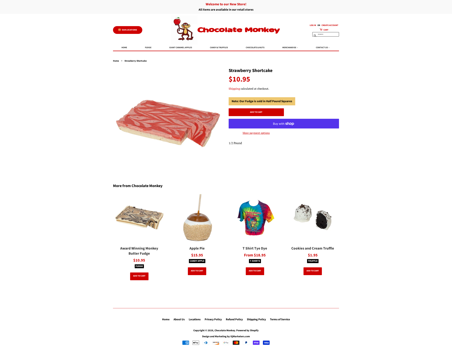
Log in (313, 25)
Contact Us (322, 47)
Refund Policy (234, 319)
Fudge (148, 47)
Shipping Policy (256, 319)
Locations (195, 319)
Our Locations (129, 29)
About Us (179, 319)
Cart (325, 29)
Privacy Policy (213, 319)
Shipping (234, 89)
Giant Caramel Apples (180, 47)
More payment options (256, 133)
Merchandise (289, 47)
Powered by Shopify (247, 330)
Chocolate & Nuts (255, 47)
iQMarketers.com (240, 336)
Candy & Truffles (219, 47)
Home (124, 47)
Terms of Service (280, 319)
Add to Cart (139, 275)
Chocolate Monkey (239, 30)
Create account (330, 25)
